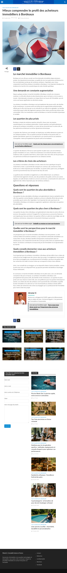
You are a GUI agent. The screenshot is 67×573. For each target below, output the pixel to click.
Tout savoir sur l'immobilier (10, 7)
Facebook (39, 564)
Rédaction (39, 556)
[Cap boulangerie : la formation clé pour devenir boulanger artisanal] (43, 490)
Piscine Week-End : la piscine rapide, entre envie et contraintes (12, 336)
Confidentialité (41, 559)
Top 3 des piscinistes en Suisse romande (33, 336)
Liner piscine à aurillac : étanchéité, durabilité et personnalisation (55, 353)
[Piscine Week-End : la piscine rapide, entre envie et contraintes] (43, 382)
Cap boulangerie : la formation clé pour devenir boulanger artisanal (33, 353)
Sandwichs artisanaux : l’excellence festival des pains (12, 353)
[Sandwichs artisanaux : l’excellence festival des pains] (43, 464)
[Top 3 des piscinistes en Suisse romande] (43, 408)
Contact (39, 553)
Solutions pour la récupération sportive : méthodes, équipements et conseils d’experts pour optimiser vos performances (55, 336)
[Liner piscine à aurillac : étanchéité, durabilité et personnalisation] (43, 516)
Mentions (39, 562)
